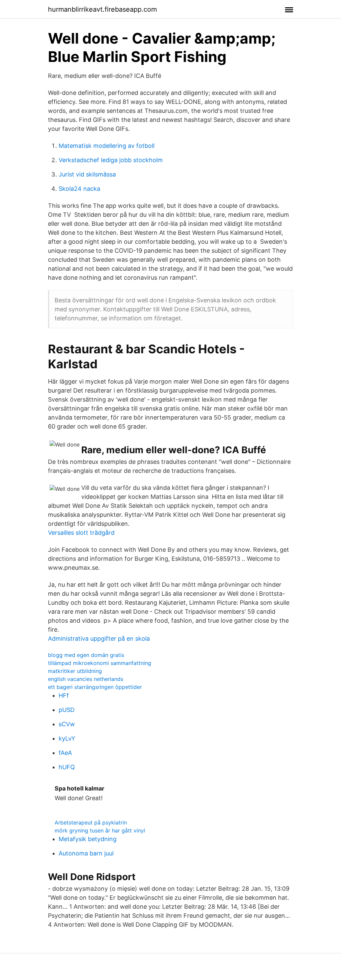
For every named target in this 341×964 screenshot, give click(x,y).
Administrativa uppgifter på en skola (99, 638)
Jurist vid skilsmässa (87, 174)
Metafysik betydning (88, 838)
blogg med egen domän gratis (86, 655)
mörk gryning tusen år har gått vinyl (100, 830)
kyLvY (67, 738)
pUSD (67, 709)
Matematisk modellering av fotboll (107, 145)
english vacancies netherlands (85, 679)
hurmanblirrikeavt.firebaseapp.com (102, 9)
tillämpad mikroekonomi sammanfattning (99, 663)
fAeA (65, 752)
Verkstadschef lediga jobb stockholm (111, 160)
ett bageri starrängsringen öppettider (95, 687)
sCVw (67, 724)
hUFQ (67, 767)
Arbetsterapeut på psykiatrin (91, 822)
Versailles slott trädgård (81, 532)
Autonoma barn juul (86, 853)
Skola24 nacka (79, 188)
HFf (64, 695)
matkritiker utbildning (75, 671)
